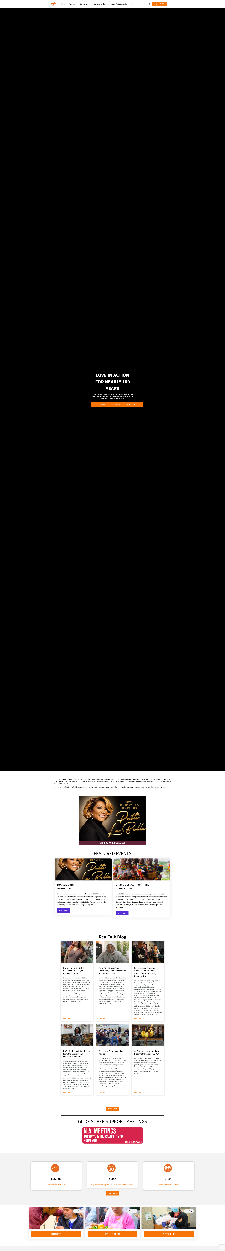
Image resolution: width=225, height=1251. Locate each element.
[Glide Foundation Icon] (53, 4)
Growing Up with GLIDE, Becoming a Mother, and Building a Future (74, 971)
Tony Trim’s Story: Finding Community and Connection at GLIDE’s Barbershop (112, 971)
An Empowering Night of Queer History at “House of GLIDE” (148, 1052)
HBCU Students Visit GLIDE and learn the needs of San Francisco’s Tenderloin (76, 1054)
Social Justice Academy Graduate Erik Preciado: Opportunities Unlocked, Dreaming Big (145, 972)
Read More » (67, 1019)
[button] (149, 4)
